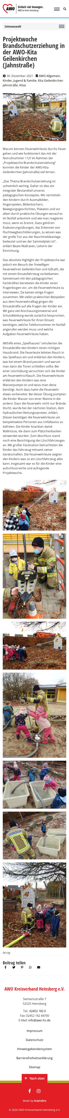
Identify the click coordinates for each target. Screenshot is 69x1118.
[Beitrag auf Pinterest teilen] (22, 967)
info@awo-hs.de (39, 1020)
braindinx (40, 1100)
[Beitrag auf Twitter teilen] (14, 967)
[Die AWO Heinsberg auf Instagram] (38, 1091)
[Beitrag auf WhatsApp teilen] (30, 967)
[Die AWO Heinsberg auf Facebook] (30, 1091)
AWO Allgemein (49, 76)
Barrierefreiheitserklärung (34, 1058)
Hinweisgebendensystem (34, 1049)
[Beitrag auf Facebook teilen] (5, 967)
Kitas (22, 85)
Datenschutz (34, 1040)
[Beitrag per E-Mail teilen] (38, 967)
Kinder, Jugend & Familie (19, 80)
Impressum (35, 1031)
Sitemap (34, 1067)
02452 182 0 (37, 1011)
